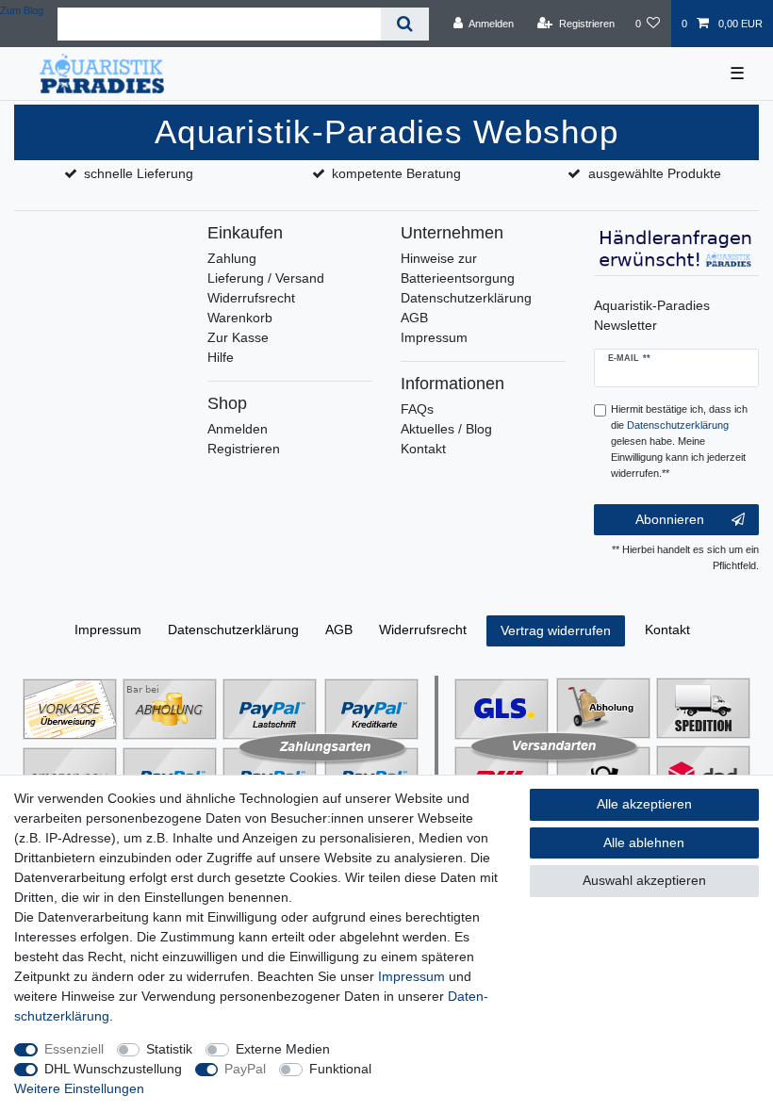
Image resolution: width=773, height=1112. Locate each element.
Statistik (169, 1048)
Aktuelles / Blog (446, 428)
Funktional (340, 1068)
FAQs (417, 409)
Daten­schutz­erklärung (233, 629)
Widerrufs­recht (423, 629)
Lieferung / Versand (265, 278)
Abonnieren (669, 519)
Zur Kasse (238, 337)
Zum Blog (21, 10)
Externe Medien (283, 1048)
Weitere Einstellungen (79, 1088)
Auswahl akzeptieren (644, 880)
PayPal (245, 1068)
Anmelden (237, 428)
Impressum (434, 337)
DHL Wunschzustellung (113, 1068)
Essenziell (74, 1048)
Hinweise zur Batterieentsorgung (458, 268)
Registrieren (243, 448)
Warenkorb (239, 317)
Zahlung (231, 258)
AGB (414, 317)
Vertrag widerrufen (556, 630)
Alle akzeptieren (644, 803)
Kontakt (423, 448)
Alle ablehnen (643, 842)
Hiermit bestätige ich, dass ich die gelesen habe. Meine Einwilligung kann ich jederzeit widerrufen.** (679, 440)
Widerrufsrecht (251, 297)
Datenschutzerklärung (466, 297)
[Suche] (405, 24)
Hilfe (220, 357)
